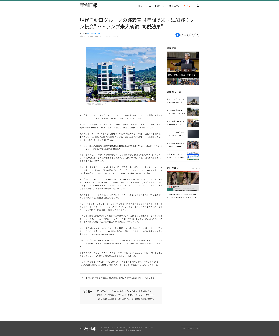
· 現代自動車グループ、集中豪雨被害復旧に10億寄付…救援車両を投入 (123, 291)
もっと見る (195, 168)
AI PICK (187, 6)
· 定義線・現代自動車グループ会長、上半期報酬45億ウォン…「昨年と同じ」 (126, 295)
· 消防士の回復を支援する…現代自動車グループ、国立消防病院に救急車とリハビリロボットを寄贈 (126, 298)
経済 (148, 6)
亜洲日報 (89, 5)
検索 (198, 5)
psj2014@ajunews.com (94, 33)
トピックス (160, 6)
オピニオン (174, 6)
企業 (140, 6)
